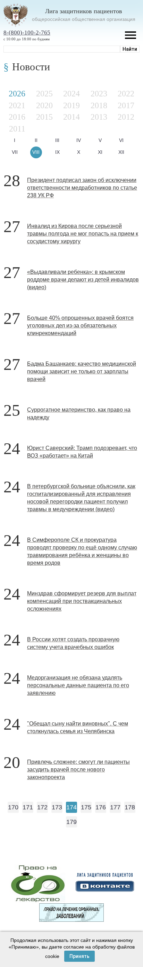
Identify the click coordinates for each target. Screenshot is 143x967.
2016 (17, 116)
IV (78, 140)
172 (42, 807)
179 (71, 821)
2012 (126, 116)
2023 (99, 93)
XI (100, 152)
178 (130, 807)
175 (86, 807)
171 (28, 807)
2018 (99, 105)
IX (57, 152)
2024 (71, 93)
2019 (71, 105)
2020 (44, 105)
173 (57, 807)
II (36, 140)
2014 (71, 116)
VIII (36, 152)
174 (71, 807)
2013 (99, 116)
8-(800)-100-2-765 (26, 32)
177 (115, 807)
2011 (17, 128)
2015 (44, 116)
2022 (126, 93)
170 (13, 807)
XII (121, 152)
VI (121, 140)
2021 (17, 105)
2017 (126, 105)
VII (15, 152)
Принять (79, 956)
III (57, 140)
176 (100, 807)
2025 (44, 93)
